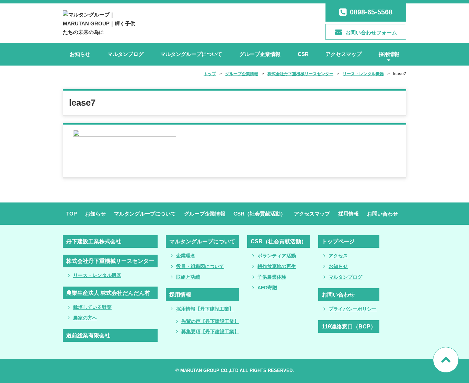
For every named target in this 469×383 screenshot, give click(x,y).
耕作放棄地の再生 (277, 266)
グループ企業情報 (260, 54)
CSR (303, 54)
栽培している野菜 (92, 307)
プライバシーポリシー (353, 309)
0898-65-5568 (371, 12)
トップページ (338, 241)
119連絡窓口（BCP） (349, 326)
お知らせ (80, 54)
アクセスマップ (343, 54)
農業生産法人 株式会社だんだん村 (108, 293)
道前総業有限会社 (88, 335)
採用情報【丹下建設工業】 (205, 309)
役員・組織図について (200, 266)
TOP (71, 214)
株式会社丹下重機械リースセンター (110, 261)
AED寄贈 (267, 287)
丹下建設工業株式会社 (93, 241)
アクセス (338, 255)
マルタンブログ (125, 54)
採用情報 (389, 54)
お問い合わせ (382, 214)
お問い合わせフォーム (371, 32)
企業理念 (185, 255)
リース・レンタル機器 (97, 275)
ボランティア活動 (277, 255)
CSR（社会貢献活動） (259, 214)
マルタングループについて (191, 54)
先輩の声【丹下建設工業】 (210, 321)
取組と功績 (188, 277)
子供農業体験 (272, 277)
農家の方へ (85, 318)
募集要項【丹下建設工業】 (210, 331)
